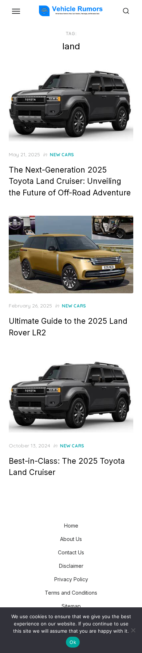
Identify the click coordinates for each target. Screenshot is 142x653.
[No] (133, 630)
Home (71, 525)
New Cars (62, 154)
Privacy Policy (71, 579)
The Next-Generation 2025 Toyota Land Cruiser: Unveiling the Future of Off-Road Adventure (70, 181)
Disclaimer (71, 566)
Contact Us (71, 552)
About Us (71, 539)
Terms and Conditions (71, 593)
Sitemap (71, 606)
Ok (73, 642)
